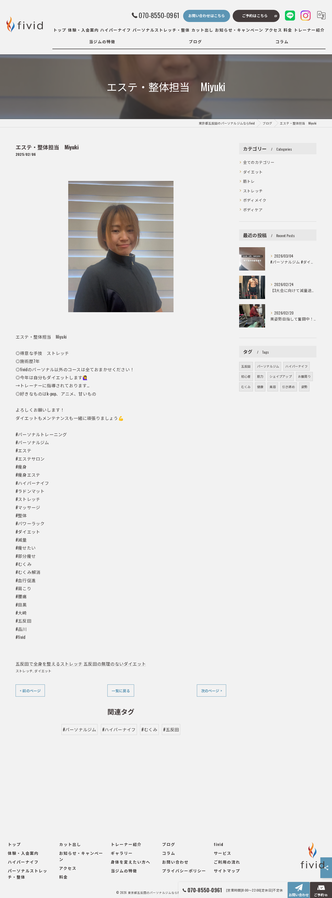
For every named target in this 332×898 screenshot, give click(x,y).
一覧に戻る (121, 690)
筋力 (260, 376)
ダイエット (42, 670)
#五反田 (171, 729)
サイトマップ (227, 870)
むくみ (246, 386)
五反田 (246, 366)
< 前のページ (30, 690)
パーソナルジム (268, 366)
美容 (272, 386)
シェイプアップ (280, 376)
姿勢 (304, 386)
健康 (260, 386)
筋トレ (249, 181)
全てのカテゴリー (259, 162)
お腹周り (304, 376)
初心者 (246, 376)
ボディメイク (254, 200)
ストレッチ (24, 670)
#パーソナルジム (79, 729)
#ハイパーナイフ (119, 729)
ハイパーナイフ (296, 366)
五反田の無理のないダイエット (115, 663)
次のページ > (211, 690)
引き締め (288, 386)
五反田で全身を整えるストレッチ (49, 663)
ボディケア (252, 209)
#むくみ (149, 729)
